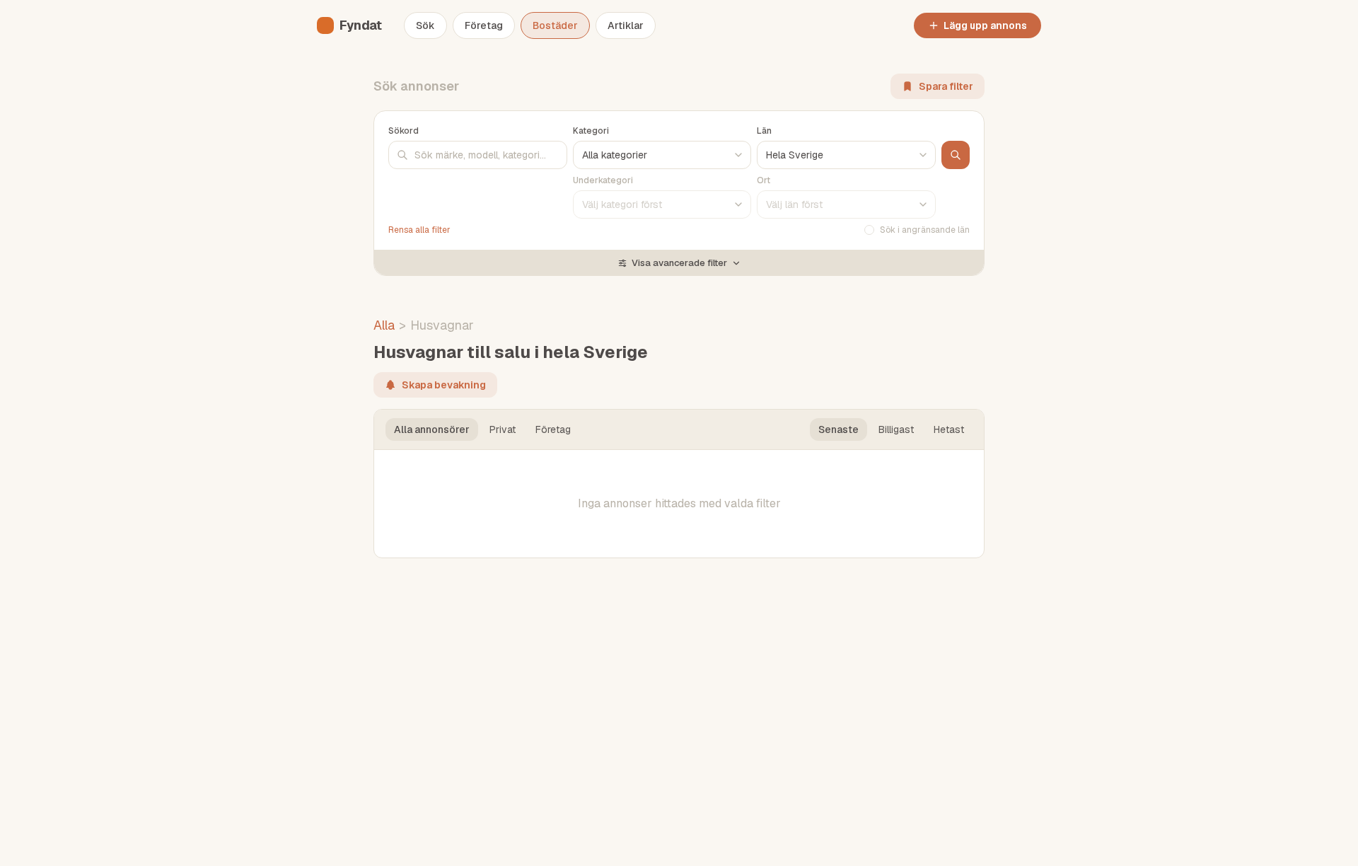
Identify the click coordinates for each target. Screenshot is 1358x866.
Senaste (838, 429)
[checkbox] (869, 230)
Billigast (896, 429)
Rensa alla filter (419, 230)
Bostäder (555, 25)
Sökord (403, 131)
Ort (763, 180)
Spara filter (946, 86)
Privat (502, 429)
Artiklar (626, 25)
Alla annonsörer (432, 429)
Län (764, 131)
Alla (384, 325)
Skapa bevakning (444, 385)
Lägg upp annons (985, 25)
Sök (425, 25)
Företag (484, 25)
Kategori (591, 131)
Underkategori (603, 180)
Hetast (949, 429)
